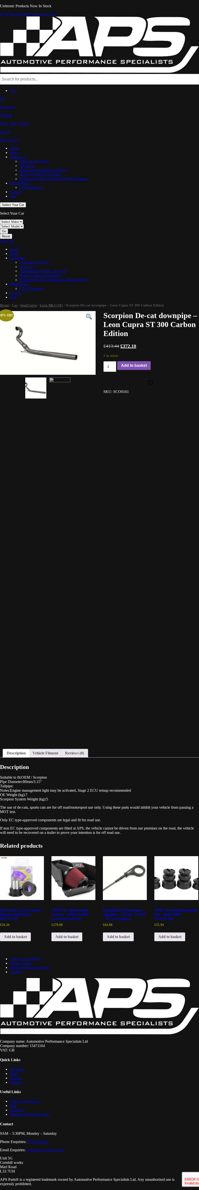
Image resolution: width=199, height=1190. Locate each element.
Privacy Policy (21, 963)
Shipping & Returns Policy (30, 967)
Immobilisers (19, 183)
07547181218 (10, 14)
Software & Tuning (34, 161)
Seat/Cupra (28, 305)
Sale (13, 196)
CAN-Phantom (31, 187)
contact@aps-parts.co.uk (45, 1150)
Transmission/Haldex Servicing (43, 170)
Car (14, 305)
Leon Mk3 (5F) (51, 305)
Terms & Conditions (25, 959)
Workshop (17, 157)
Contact (16, 192)
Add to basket (134, 365)
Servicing (26, 166)
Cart (13, 90)
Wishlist (16, 1082)
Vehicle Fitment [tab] (45, 753)
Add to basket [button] (15, 937)
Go (4, 231)
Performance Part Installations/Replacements (53, 179)
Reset (6, 236)
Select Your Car (13, 205)
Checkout (17, 1110)
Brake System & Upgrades (39, 174)
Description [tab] (16, 753)
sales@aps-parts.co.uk (39, 14)
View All (7, 241)
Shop (14, 152)
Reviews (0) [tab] (74, 753)
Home (14, 148)
